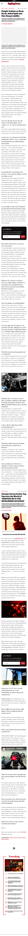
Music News (11, 8)
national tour (19, 538)
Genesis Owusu (13, 837)
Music (6, 8)
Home (2, 8)
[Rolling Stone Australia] (14, 4)
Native (7, 839)
